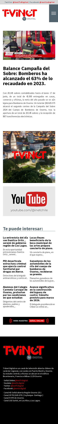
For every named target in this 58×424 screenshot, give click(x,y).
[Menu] (53, 13)
